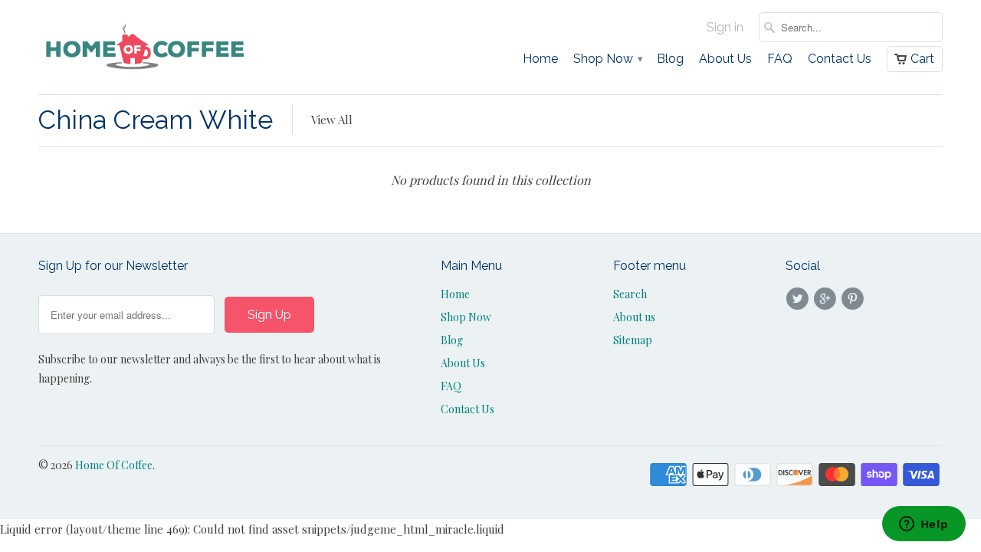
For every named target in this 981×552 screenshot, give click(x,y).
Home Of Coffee (114, 465)
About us (634, 317)
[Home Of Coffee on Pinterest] (855, 299)
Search (630, 294)
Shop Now (607, 59)
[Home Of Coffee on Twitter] (799, 299)
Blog (670, 59)
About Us (725, 59)
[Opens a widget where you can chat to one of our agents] (923, 525)
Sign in (725, 27)
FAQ (779, 59)
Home (540, 59)
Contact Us (839, 59)
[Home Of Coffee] (145, 47)
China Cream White (155, 119)
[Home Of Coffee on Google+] (827, 299)
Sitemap (632, 340)
